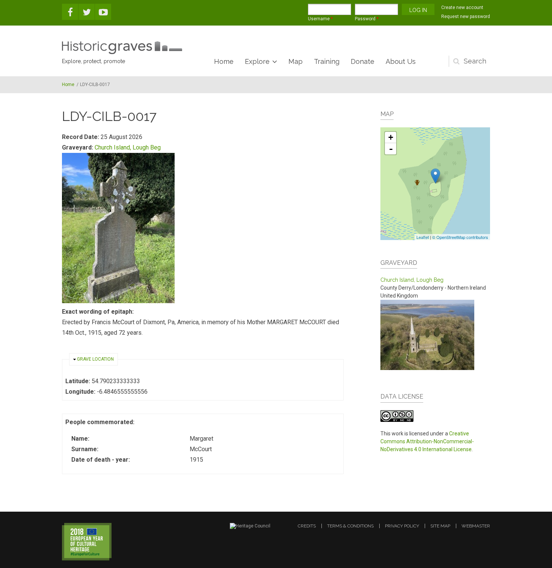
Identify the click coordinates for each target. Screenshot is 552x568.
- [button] (391, 149)
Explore (257, 61)
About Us (401, 61)
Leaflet (422, 237)
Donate (362, 61)
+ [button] (390, 137)
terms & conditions (350, 526)
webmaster (476, 526)
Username (320, 18)
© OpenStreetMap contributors (460, 237)
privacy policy (402, 526)
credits (307, 526)
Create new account (462, 7)
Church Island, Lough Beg (128, 147)
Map (295, 61)
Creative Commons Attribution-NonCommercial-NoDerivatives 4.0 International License (427, 441)
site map (440, 526)
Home (224, 61)
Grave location (95, 359)
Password (367, 18)
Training (326, 61)
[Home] (122, 47)
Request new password (465, 16)
